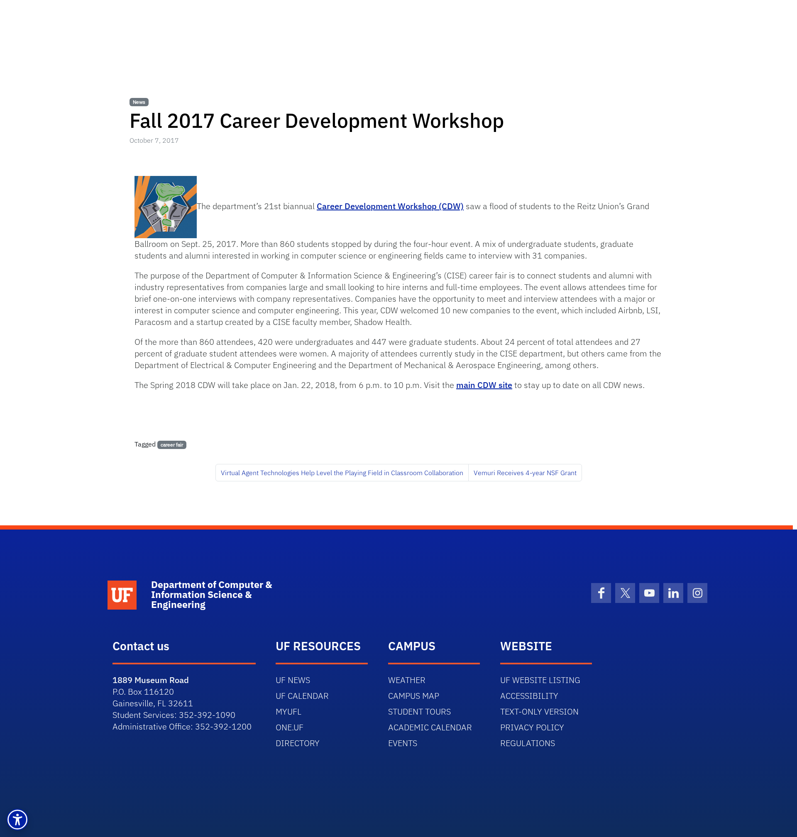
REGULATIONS (527, 743)
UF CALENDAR (302, 695)
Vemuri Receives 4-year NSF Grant (525, 473)
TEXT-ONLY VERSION (539, 711)
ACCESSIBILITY (529, 695)
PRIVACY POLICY (532, 727)
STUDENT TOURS (419, 711)
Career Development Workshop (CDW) (390, 206)
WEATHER (406, 680)
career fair (172, 445)
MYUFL (288, 711)
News (139, 102)
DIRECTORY (298, 743)
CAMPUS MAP (413, 695)
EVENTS (402, 743)
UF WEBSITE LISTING (540, 680)
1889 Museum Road (150, 680)
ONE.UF (289, 727)
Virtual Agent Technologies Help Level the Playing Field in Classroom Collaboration (342, 473)
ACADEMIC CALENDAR (430, 727)
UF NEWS (293, 680)
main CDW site (484, 384)
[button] (17, 819)
